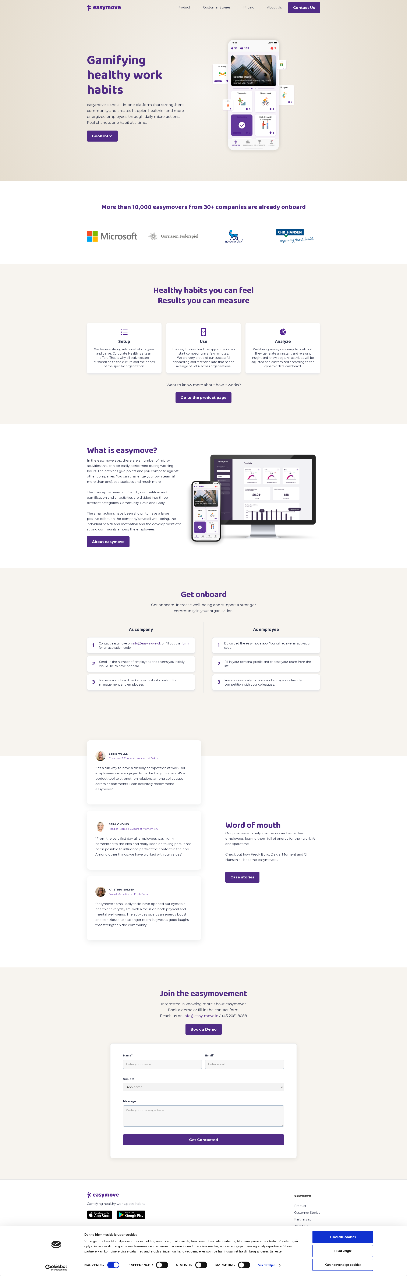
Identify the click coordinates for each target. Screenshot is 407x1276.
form (185, 643)
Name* (127, 1055)
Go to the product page (203, 397)
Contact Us (304, 8)
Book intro (102, 136)
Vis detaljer (266, 1265)
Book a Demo (204, 1029)
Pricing (249, 7)
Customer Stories (217, 7)
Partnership (302, 1219)
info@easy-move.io (201, 1016)
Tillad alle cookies (343, 1237)
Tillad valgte (343, 1251)
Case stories (242, 877)
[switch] (162, 1265)
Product (183, 7)
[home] (104, 8)
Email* (209, 1055)
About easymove (108, 542)
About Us (274, 7)
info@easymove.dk (146, 643)
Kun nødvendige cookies (343, 1264)
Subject (128, 1079)
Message (129, 1101)
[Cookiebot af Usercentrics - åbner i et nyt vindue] (56, 1268)
